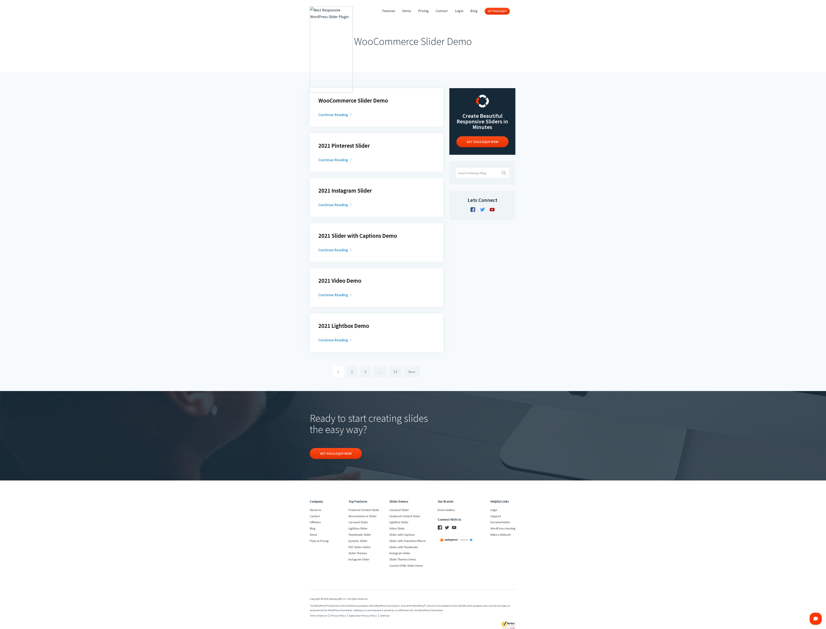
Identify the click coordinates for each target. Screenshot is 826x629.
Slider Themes (357, 553)
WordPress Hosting (502, 528)
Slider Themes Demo (402, 559)
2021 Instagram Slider (345, 190)
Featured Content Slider (363, 510)
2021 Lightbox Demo (343, 325)
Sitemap (384, 615)
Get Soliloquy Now (336, 453)
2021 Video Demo (339, 280)
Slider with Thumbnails (403, 547)
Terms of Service (318, 615)
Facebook (472, 209)
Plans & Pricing (319, 541)
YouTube (492, 209)
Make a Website (500, 535)
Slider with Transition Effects (407, 541)
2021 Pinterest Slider (344, 145)
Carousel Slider (358, 522)
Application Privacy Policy (363, 615)
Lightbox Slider (358, 528)
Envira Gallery (446, 510)
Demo (406, 11)
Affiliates (315, 522)
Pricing (423, 11)
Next (411, 372)
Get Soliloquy (497, 11)
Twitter (482, 209)
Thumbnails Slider (359, 535)
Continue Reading (333, 114)
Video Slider (397, 528)
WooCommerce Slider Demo (353, 100)
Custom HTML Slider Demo (406, 566)
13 (395, 371)
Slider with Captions (402, 535)
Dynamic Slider (357, 541)
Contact (442, 11)
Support (495, 516)
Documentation (500, 522)
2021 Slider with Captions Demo (357, 235)
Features (388, 11)
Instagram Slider (359, 559)
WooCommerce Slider (362, 516)
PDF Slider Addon (359, 547)
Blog (474, 11)
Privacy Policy (338, 615)
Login (459, 11)
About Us (315, 510)
